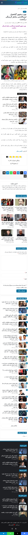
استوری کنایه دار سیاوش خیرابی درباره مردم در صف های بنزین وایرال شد (7, 239)
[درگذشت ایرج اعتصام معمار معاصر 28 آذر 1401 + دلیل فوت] (21, 232)
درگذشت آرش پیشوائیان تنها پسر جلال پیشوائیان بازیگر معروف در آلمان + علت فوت (10, 337)
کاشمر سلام (11, 524)
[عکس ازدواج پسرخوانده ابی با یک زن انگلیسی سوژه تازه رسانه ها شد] (23, 331)
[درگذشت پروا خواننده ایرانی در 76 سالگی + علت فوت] (23, 372)
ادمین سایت (14, 183)
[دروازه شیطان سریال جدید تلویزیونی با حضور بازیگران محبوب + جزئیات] (21, 217)
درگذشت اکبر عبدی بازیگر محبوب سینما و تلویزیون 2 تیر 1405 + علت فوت (9, 106)
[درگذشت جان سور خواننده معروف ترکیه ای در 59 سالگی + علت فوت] (23, 392)
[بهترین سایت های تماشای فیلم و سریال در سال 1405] (23, 114)
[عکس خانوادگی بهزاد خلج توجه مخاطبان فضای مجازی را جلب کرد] (23, 413)
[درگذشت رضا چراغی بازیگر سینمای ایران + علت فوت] (23, 121)
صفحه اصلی (23, 8)
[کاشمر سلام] (21, 2)
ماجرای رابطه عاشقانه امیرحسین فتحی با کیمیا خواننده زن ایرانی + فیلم (10, 344)
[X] (21, 172)
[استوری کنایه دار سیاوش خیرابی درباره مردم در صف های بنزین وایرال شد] (7, 232)
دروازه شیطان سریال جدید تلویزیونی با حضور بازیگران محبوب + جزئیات (21, 224)
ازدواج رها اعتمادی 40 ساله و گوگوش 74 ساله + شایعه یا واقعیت (7, 224)
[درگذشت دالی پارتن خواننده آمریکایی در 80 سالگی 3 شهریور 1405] (23, 317)
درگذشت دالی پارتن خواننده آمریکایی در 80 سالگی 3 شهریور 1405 (10, 317)
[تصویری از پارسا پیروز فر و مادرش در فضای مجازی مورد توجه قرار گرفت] (21, 202)
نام (26, 272)
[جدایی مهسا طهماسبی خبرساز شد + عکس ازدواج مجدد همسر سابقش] (23, 365)
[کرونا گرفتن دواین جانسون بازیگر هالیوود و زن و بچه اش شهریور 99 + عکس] (7, 202)
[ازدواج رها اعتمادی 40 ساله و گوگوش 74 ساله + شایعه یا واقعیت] (7, 217)
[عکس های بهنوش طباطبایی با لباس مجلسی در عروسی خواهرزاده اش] (23, 99)
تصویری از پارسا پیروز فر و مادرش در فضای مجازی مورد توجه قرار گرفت (21, 209)
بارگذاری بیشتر (14, 425)
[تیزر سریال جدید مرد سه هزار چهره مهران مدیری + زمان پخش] (23, 304)
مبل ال (24, 436)
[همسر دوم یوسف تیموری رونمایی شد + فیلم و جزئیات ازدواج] (23, 310)
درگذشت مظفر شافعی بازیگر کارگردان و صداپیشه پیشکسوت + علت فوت (10, 405)
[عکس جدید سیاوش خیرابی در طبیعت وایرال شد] (23, 379)
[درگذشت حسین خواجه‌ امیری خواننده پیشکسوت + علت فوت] (23, 352)
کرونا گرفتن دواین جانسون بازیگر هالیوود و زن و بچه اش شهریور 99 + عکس (7, 209)
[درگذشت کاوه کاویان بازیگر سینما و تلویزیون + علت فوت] (23, 420)
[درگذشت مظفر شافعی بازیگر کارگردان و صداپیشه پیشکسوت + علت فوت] (23, 406)
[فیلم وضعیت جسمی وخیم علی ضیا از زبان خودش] (23, 385)
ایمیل (25, 278)
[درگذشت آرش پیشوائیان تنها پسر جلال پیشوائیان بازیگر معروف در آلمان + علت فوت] (23, 338)
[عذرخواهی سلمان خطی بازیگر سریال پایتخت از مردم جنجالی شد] (23, 359)
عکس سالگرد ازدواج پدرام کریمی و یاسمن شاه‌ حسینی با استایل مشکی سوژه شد (9, 398)
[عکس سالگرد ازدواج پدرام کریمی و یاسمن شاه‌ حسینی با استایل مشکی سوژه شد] (23, 399)
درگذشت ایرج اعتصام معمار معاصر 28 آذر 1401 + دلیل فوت (21, 239)
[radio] (7, 157)
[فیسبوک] (25, 172)
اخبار (19, 8)
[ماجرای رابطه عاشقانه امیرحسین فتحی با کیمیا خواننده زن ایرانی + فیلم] (23, 345)
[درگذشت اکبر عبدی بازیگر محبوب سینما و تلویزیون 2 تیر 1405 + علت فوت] (23, 106)
